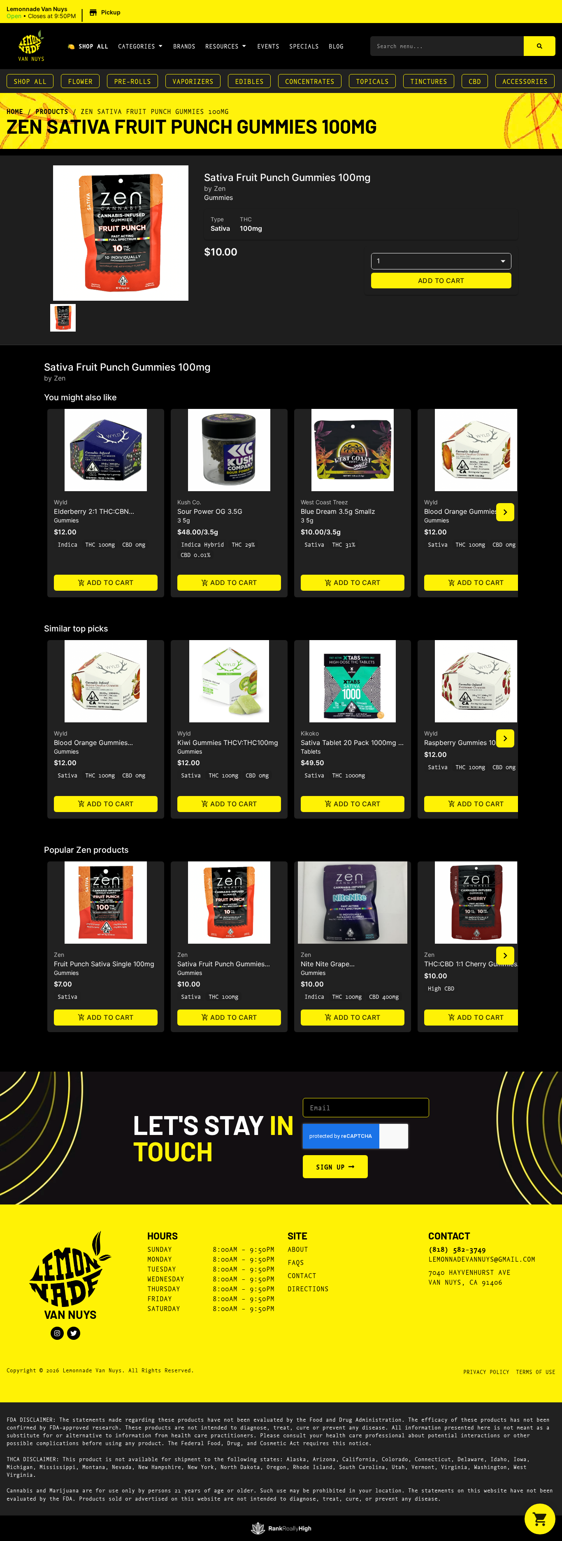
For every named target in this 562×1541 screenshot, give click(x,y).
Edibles (249, 81)
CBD (475, 81)
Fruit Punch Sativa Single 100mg (104, 964)
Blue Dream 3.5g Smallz (338, 511)
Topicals (372, 81)
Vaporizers (193, 81)
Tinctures (428, 81)
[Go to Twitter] (73, 1333)
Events (268, 46)
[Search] (539, 46)
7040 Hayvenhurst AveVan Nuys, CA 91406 (469, 1276)
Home (15, 111)
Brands (184, 46)
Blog (336, 46)
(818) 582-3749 (457, 1249)
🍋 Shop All (87, 46)
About (298, 1248)
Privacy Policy (486, 1371)
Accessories (525, 81)
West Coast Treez (324, 502)
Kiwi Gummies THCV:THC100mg (227, 742)
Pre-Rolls (132, 81)
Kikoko (310, 733)
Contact (302, 1275)
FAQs (296, 1262)
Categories (136, 46)
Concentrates (309, 81)
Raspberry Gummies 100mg (467, 742)
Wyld (60, 502)
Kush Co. (189, 502)
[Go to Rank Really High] (281, 1528)
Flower (80, 81)
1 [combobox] (378, 261)
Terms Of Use (535, 1371)
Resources (222, 46)
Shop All (30, 81)
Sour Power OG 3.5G (209, 511)
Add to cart (441, 280)
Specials (304, 46)
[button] (65, 13)
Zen (59, 954)
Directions (308, 1288)
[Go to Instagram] (57, 1333)
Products (51, 111)
